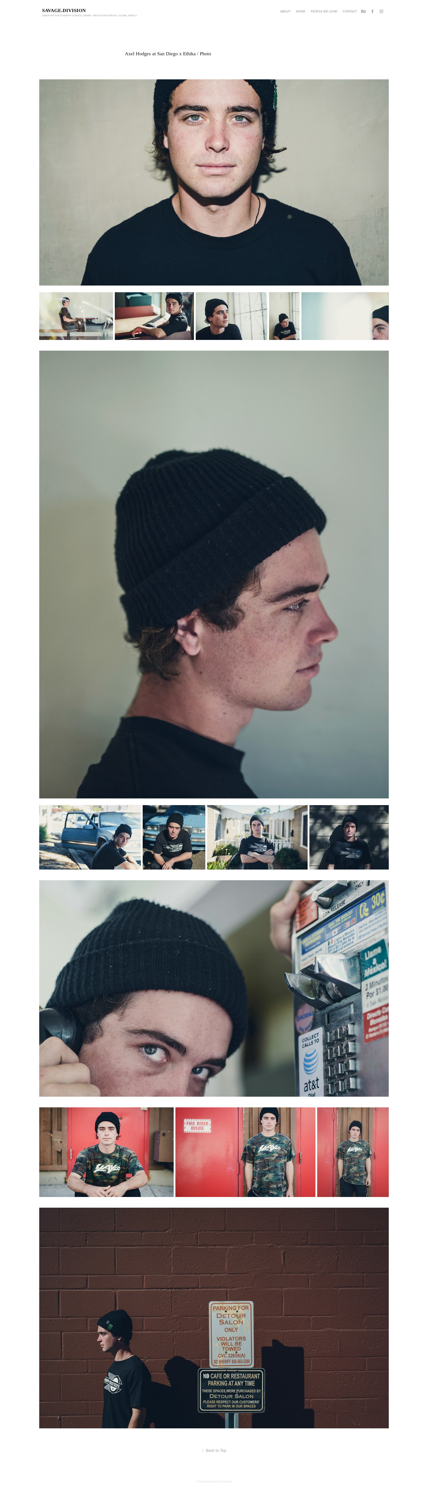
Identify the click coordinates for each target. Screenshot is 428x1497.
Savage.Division (64, 10)
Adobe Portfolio (221, 1481)
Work (300, 11)
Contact (350, 11)
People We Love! (324, 11)
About (285, 11)
